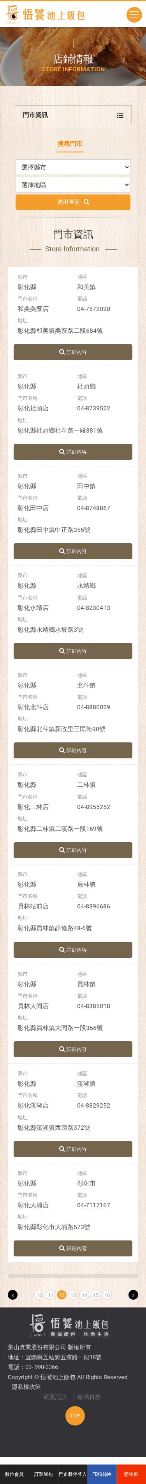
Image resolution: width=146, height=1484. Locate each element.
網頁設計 (55, 1397)
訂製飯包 (43, 1474)
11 (50, 1295)
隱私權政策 (26, 1386)
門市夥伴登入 (73, 1474)
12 (62, 1295)
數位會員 (14, 1474)
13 (73, 1295)
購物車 (131, 1474)
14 (84, 1295)
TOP (75, 1416)
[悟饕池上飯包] (45, 14)
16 (107, 1295)
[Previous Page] (13, 1295)
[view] (73, 352)
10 (39, 1295)
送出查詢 (70, 201)
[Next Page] (133, 1295)
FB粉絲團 (102, 1474)
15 (96, 1295)
